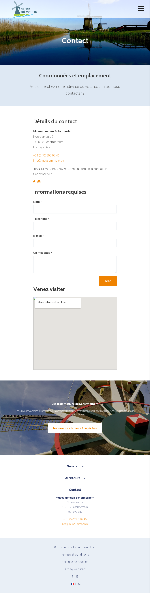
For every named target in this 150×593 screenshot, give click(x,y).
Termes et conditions (75, 554)
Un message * (42, 253)
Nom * (37, 202)
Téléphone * (41, 219)
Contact (75, 490)
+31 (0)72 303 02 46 (46, 155)
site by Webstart (75, 569)
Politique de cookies (75, 562)
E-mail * (38, 236)
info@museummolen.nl (48, 160)
